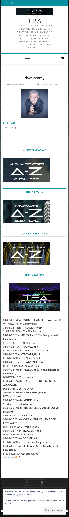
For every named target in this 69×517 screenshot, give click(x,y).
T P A (34, 20)
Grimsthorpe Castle (28, 426)
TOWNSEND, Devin (33, 361)
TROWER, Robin (32, 327)
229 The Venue (25, 377)
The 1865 (31, 342)
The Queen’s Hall (30, 358)
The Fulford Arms (22, 403)
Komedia (18, 396)
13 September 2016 (48, 84)
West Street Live (28, 453)
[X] (34, 479)
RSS (16, 457)
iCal (20, 457)
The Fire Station (32, 331)
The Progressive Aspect (15, 84)
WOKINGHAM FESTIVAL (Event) (42, 319)
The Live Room (24, 415)
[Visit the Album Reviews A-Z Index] (26, 160)
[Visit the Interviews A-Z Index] (26, 201)
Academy (28, 434)
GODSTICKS (30, 438)
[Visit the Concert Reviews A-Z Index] (26, 243)
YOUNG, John (30, 346)
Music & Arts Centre (36, 350)
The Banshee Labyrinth (34, 442)
